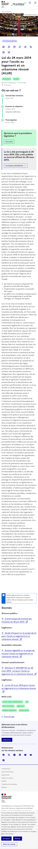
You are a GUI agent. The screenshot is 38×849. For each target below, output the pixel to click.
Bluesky (31, 755)
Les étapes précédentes (14, 165)
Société (16, 79)
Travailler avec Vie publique (9, 784)
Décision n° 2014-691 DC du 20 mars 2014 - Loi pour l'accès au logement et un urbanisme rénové (18, 670)
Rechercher (30, 3)
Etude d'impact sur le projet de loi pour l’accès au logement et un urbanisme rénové (19, 636)
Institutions (6, 79)
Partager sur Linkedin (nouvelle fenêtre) (3, 52)
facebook (3, 755)
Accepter (6, 838)
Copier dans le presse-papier (20, 47)
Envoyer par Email (14, 47)
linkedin (20, 755)
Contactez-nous (6, 769)
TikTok (3, 760)
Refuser (17, 838)
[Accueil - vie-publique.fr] (18, 4)
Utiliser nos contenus (7, 778)
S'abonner (7, 740)
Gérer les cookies (9, 844)
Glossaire (4, 787)
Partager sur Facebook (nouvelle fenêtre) (25, 47)
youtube (25, 755)
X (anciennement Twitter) (9, 755)
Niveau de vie (24, 710)
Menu (35, 3)
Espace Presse (5, 775)
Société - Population (9, 710)
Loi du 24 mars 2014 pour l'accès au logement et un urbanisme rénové (19, 687)
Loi (27, 702)
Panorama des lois (10, 41)
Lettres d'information (8, 772)
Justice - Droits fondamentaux (12, 702)
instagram (14, 755)
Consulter (9, 141)
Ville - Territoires (8, 706)
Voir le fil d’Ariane (6, 11)
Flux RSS (4, 781)
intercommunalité (12, 409)
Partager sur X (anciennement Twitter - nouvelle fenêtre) (31, 47)
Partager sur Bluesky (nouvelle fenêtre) (9, 52)
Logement (20, 706)
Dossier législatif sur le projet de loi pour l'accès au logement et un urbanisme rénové (18, 653)
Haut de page (9, 716)
